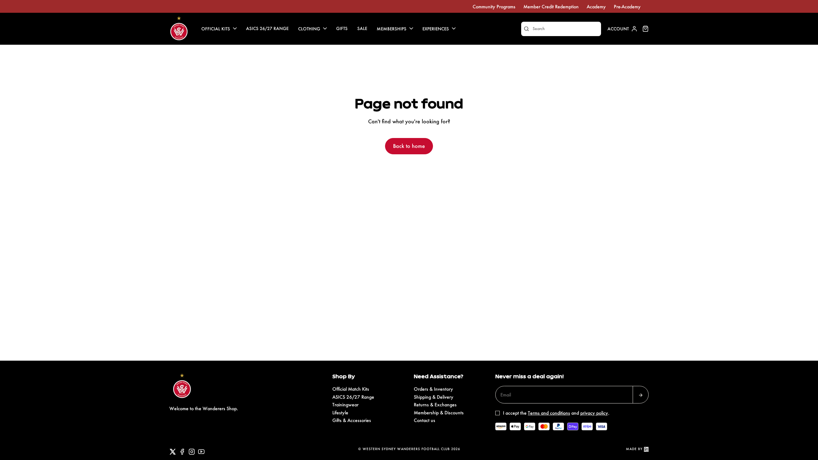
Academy (596, 7)
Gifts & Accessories (351, 420)
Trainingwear (345, 405)
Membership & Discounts (439, 413)
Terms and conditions (549, 413)
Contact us (424, 420)
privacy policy (594, 413)
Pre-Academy (627, 7)
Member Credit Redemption (551, 7)
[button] (219, 29)
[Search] (526, 29)
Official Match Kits (350, 389)
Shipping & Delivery (433, 397)
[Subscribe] (641, 394)
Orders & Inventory (433, 389)
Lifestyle (340, 413)
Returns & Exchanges (435, 405)
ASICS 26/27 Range (353, 397)
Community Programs (494, 7)
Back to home (409, 145)
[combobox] (561, 29)
